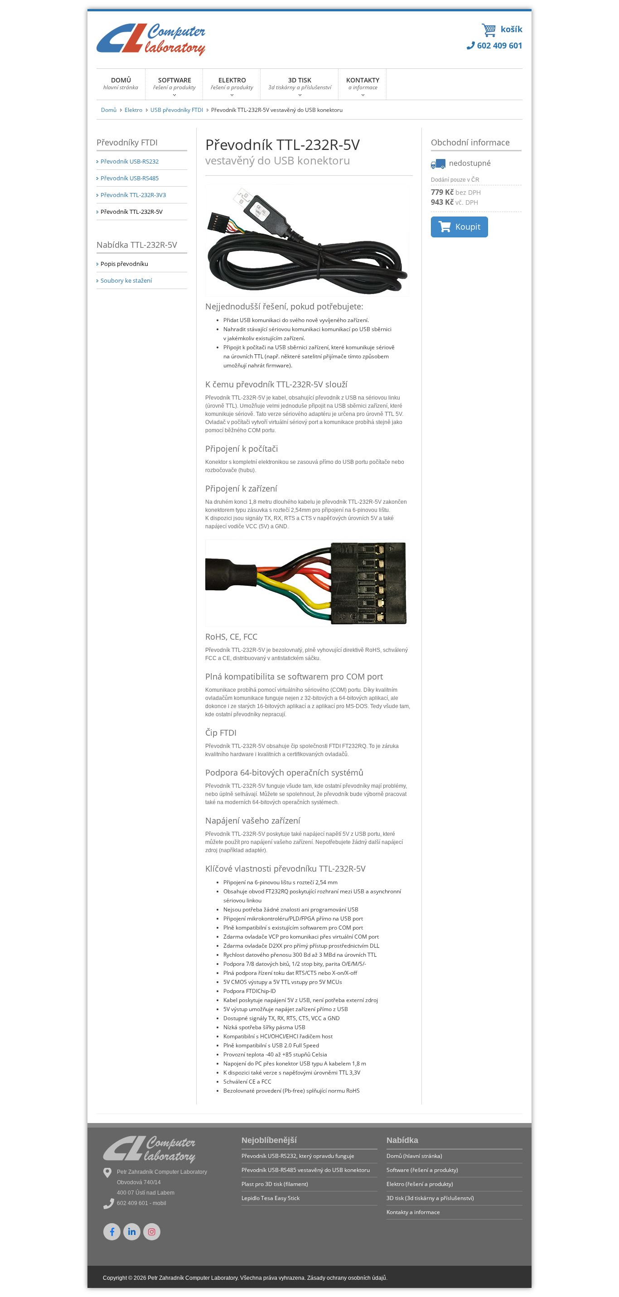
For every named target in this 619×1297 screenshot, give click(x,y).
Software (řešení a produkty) (422, 1170)
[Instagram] (151, 1231)
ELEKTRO (232, 83)
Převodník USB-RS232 (130, 161)
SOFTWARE (174, 83)
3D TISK (299, 83)
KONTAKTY (362, 83)
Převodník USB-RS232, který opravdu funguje (298, 1156)
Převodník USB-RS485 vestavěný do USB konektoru (306, 1170)
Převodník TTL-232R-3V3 (133, 195)
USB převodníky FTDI (176, 110)
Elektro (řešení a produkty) (420, 1184)
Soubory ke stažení (126, 280)
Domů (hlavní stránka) (414, 1156)
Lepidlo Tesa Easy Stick (271, 1198)
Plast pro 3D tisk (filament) (275, 1184)
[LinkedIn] (131, 1231)
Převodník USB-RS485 (130, 178)
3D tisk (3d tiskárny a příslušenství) (430, 1198)
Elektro (133, 110)
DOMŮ (120, 83)
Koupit (465, 226)
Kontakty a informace (413, 1212)
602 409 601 (498, 45)
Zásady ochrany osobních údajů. (347, 1278)
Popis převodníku (124, 264)
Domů (108, 110)
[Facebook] (112, 1231)
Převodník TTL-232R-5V (132, 211)
